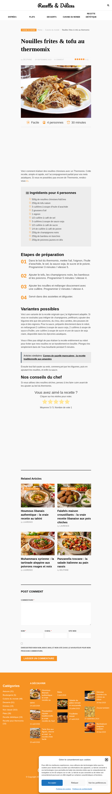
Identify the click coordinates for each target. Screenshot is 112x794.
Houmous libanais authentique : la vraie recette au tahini (34, 514)
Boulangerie (8, 695)
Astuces (6, 691)
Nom (23, 631)
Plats (32, 17)
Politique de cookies (63, 789)
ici (27, 181)
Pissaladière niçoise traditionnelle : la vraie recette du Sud (48, 716)
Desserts (52, 17)
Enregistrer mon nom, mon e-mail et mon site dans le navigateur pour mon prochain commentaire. (56, 649)
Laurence (28, 522)
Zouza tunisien (103, 708)
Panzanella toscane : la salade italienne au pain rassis (72, 562)
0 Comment (59, 60)
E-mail (48, 631)
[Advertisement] (56, 149)
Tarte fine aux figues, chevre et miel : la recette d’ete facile (48, 734)
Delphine (64, 570)
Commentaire (27, 600)
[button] (106, 759)
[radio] (44, 402)
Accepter (52, 783)
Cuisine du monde (71, 17)
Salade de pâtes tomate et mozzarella (75, 702)
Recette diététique (91, 15)
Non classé (7, 710)
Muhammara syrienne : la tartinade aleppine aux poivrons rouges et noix (37, 562)
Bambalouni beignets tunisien (102, 726)
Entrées (12, 17)
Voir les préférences (97, 783)
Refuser (74, 783)
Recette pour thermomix (13, 721)
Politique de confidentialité (82, 789)
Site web (72, 631)
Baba (59, 692)
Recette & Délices (56, 5)
